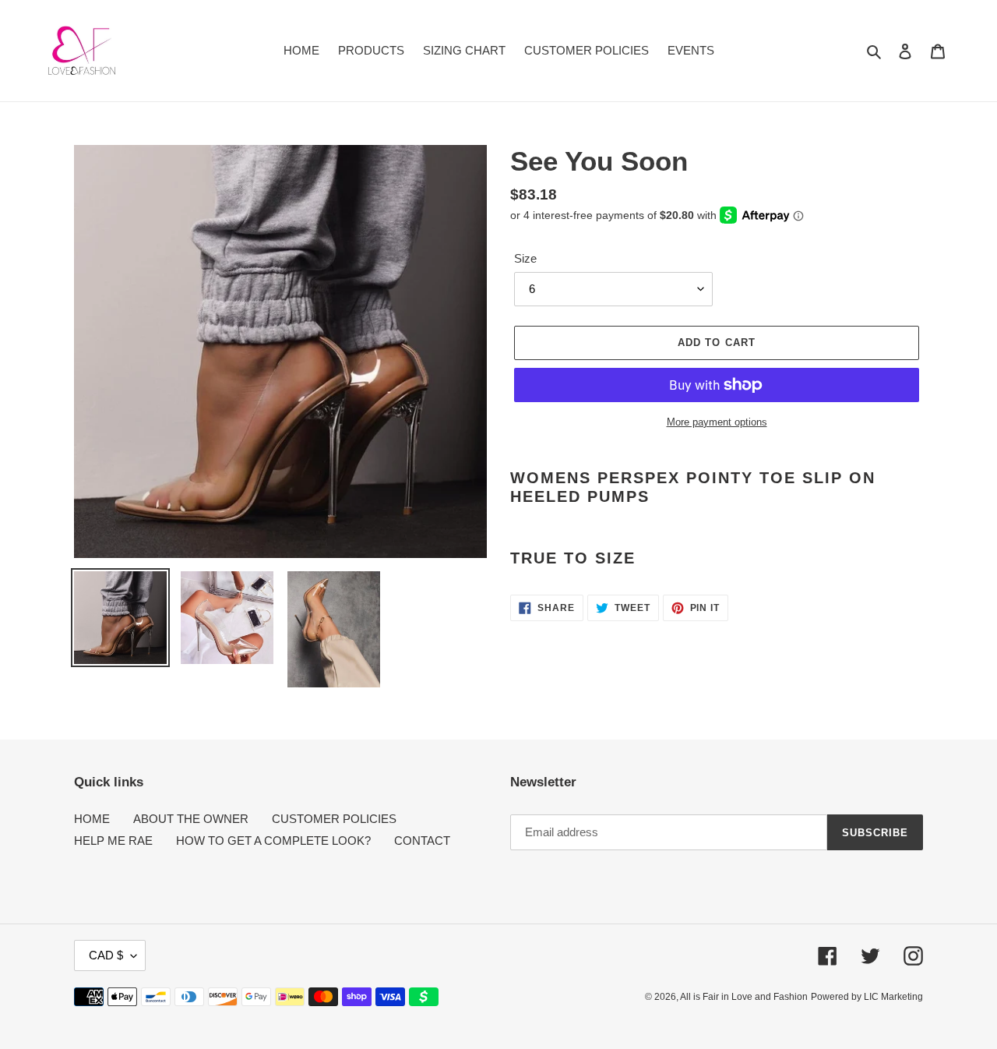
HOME (92, 818)
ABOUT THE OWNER (190, 818)
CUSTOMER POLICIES (334, 818)
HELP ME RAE (113, 840)
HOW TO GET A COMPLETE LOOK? (273, 840)
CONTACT (422, 840)
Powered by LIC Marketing (867, 996)
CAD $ (106, 955)
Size (525, 258)
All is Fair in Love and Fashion (744, 996)
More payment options (717, 422)
